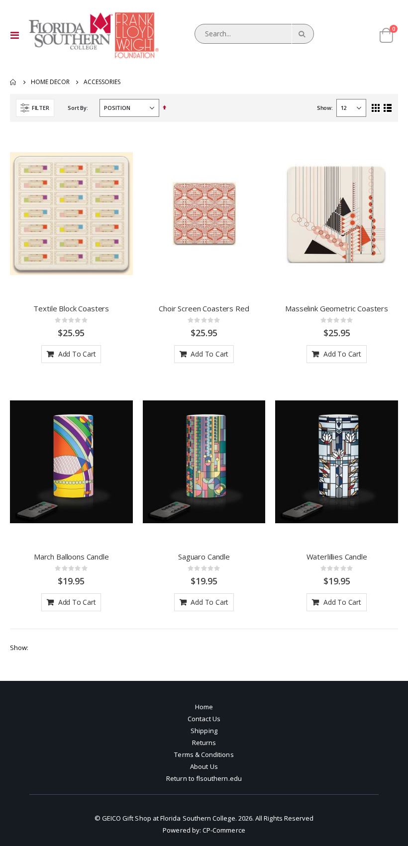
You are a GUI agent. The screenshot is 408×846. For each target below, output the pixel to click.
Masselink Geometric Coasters (336, 308)
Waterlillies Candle (336, 557)
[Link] (93, 35)
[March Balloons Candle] (71, 462)
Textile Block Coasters (71, 308)
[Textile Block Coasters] (71, 213)
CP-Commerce (224, 830)
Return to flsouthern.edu (204, 778)
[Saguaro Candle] (204, 462)
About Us (204, 766)
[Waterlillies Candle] (336, 462)
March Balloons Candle (71, 557)
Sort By (77, 107)
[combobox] (254, 34)
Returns (204, 742)
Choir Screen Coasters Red (204, 308)
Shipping (204, 730)
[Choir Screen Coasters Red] (204, 213)
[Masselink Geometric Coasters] (336, 213)
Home (13, 82)
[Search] (301, 34)
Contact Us (204, 718)
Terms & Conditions (203, 754)
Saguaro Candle (204, 557)
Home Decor (50, 82)
